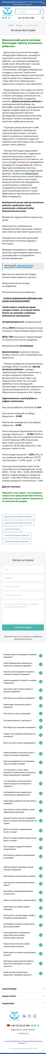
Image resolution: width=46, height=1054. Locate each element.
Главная (11, 25)
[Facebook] (29, 1016)
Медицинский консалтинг (13, 2)
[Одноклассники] (35, 1016)
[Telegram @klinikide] (9, 18)
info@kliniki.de (23, 1033)
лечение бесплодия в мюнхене (16, 541)
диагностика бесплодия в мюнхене (18, 523)
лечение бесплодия (12, 529)
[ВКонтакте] (24, 1016)
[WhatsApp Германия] (32, 1026)
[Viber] (6, 18)
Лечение (19, 25)
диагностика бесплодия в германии (18, 517)
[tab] (23, 656)
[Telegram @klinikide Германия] (38, 1026)
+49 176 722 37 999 (26, 18)
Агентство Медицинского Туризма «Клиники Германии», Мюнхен (24, 1042)
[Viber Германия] (35, 1026)
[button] (43, 3)
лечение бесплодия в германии (16, 535)
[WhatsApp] (3, 18)
